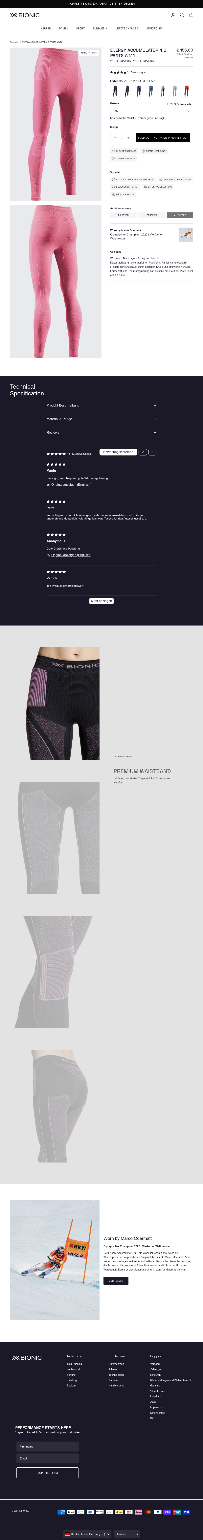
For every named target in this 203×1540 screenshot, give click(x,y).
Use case (115, 251)
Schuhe (71, 1374)
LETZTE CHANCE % (127, 28)
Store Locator (158, 1391)
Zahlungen (156, 1369)
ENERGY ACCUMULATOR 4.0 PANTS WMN (42, 42)
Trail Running (74, 1363)
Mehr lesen (116, 1280)
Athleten (113, 1369)
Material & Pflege (59, 419)
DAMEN (63, 28)
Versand (155, 1363)
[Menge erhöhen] (129, 137)
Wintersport (73, 1369)
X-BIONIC (23, 1511)
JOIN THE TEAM (47, 1473)
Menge (114, 126)
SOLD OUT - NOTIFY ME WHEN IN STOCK (163, 137)
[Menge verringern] (113, 137)
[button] (118, 72)
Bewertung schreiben (118, 452)
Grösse (114, 103)
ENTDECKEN (155, 28)
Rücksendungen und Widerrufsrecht (170, 1380)
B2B (152, 1418)
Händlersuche (116, 1385)
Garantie (155, 1385)
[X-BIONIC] (25, 15)
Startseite (14, 42)
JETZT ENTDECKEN (122, 3)
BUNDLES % (100, 28)
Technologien (116, 1374)
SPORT (80, 28)
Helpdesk (155, 1396)
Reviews (53, 432)
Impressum (156, 1407)
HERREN (46, 28)
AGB (153, 1401)
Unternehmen (116, 1363)
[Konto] (172, 15)
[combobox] (87, 1534)
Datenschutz (157, 1412)
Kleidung (72, 1380)
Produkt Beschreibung (63, 405)
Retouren (155, 1374)
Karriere (113, 1380)
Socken (71, 1385)
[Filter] (143, 452)
